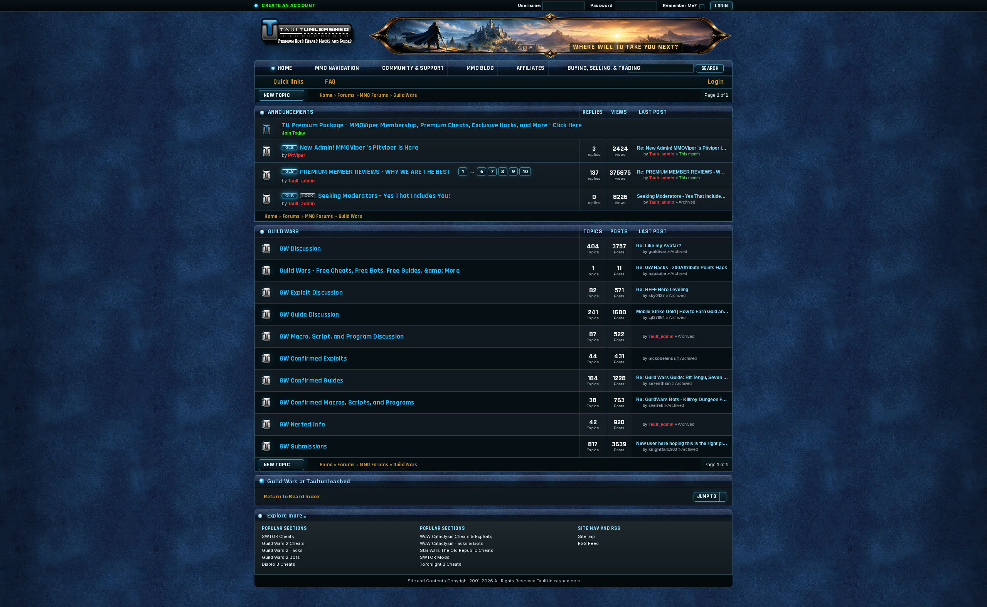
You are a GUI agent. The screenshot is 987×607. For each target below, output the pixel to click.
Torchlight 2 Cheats (440, 564)
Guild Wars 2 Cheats (283, 543)
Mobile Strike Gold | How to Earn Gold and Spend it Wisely (682, 311)
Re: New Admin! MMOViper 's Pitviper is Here (682, 148)
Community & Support (413, 68)
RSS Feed (588, 543)
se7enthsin (659, 383)
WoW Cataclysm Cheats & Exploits (456, 536)
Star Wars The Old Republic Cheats (457, 550)
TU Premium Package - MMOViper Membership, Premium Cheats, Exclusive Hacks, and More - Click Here (432, 125)
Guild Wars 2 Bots (281, 557)
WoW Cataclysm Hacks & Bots (451, 543)
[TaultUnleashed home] (312, 34)
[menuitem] (325, 82)
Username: (530, 5)
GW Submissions (303, 446)
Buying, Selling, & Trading (604, 68)
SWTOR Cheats (278, 536)
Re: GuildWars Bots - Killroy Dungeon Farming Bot (682, 399)
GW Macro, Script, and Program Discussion (342, 337)
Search (709, 68)
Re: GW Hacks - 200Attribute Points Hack (681, 267)
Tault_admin (661, 154)
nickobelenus (662, 358)
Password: (602, 5)
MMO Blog (480, 68)
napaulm (657, 273)
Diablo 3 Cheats (278, 564)
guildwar (657, 251)
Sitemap (586, 536)
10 (525, 171)
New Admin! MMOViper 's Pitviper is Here (359, 148)
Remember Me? (680, 5)
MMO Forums (374, 95)
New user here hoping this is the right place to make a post (682, 443)
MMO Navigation (337, 68)
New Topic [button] (277, 95)
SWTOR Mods (435, 557)
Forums (346, 95)
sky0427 (656, 295)
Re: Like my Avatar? (658, 245)
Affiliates (531, 68)
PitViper (296, 155)
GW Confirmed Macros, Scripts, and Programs (347, 402)
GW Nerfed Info (302, 424)
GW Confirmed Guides (311, 380)
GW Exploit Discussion (311, 293)
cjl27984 (656, 317)
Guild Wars (405, 95)
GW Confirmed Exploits (313, 359)
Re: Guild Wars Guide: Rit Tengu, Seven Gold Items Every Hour (682, 377)
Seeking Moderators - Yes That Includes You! (384, 196)
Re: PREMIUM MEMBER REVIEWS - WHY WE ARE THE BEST (682, 172)
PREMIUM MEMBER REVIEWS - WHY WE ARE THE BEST (375, 172)
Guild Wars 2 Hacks (282, 550)
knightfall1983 (662, 449)
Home (285, 68)
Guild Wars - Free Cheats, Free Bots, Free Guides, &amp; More (370, 271)
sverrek (655, 405)
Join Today (293, 133)
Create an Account (288, 5)
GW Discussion (300, 249)
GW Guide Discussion (309, 315)
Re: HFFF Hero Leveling (662, 289)
